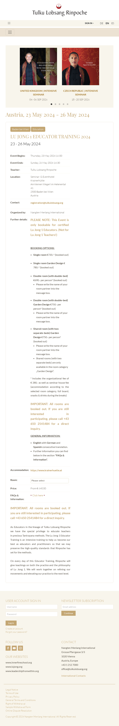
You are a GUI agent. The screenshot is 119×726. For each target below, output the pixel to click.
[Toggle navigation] (9, 23)
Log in (11, 623)
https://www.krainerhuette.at (46, 470)
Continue (68, 613)
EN (107, 23)
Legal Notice (12, 689)
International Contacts (73, 675)
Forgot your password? (16, 632)
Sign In (88, 23)
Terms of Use (12, 693)
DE (101, 23)
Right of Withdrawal (15, 703)
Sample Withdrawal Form (18, 707)
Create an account (14, 628)
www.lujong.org (14, 666)
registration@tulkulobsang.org (47, 202)
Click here (37, 495)
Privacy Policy (12, 696)
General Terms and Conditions (20, 700)
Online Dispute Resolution (19, 710)
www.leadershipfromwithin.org (22, 670)
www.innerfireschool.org (19, 662)
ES (112, 23)
